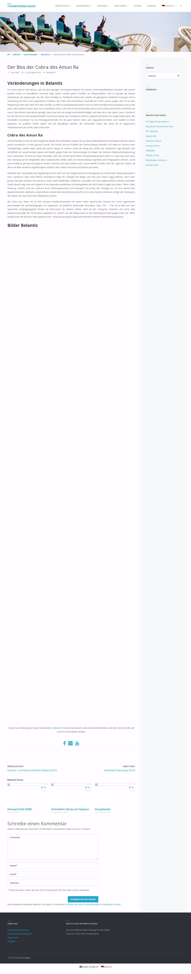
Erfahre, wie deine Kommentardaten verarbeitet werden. (93, 904)
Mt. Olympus (152, 131)
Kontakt (11, 941)
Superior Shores (153, 140)
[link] (181, 6)
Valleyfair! (150, 150)
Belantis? (58, 727)
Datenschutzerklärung (18, 929)
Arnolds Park (152, 165)
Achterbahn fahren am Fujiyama (70, 809)
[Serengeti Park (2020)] (27, 795)
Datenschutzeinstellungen (19, 933)
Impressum (12, 937)
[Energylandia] (115, 795)
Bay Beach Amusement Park (159, 126)
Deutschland (30, 54)
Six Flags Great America (157, 121)
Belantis (45, 54)
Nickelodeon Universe (156, 160)
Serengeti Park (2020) (19, 809)
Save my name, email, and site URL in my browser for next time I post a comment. (49, 890)
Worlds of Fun (152, 155)
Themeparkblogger (21, 6)
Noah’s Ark (151, 136)
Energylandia (102, 809)
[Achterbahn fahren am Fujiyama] (71, 795)
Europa (16, 54)
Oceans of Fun (153, 145)
